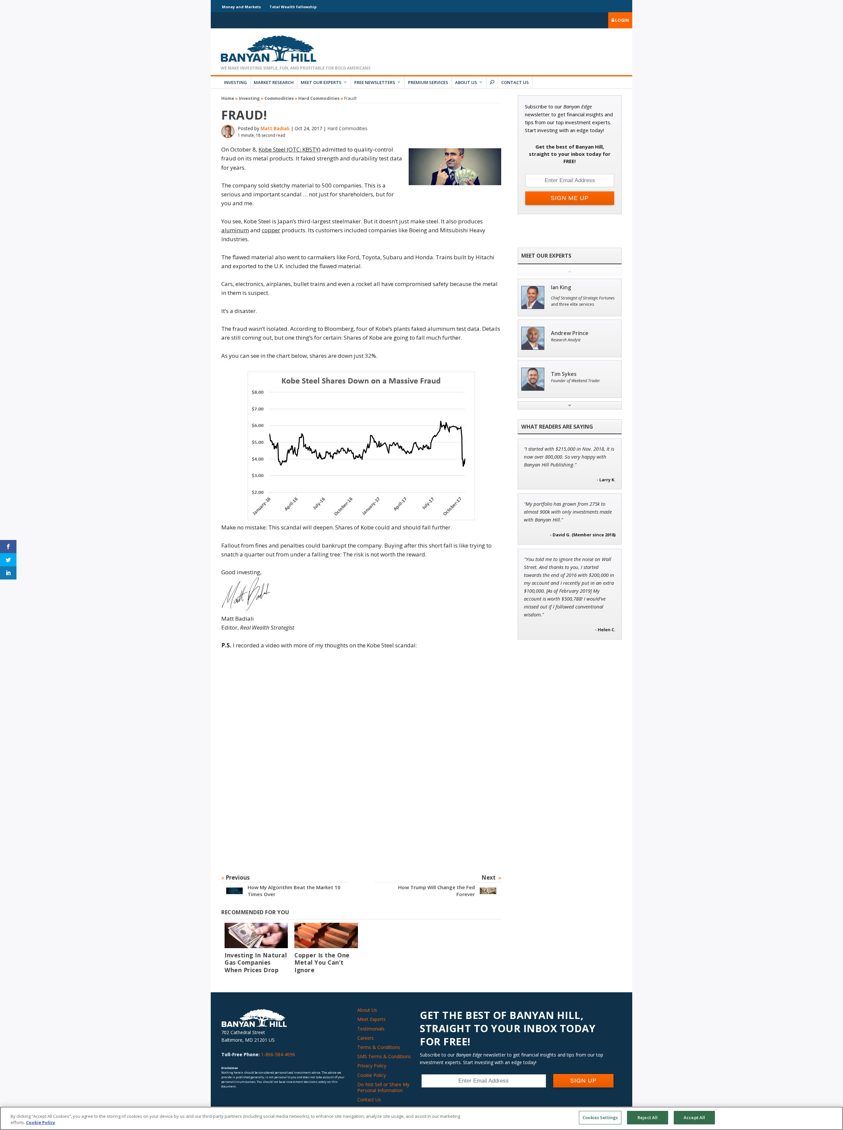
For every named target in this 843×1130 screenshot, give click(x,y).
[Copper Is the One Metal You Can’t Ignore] (326, 935)
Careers (365, 1038)
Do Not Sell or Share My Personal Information (383, 1087)
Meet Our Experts (321, 82)
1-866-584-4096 (278, 1054)
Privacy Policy (371, 1065)
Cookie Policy (371, 1075)
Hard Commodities (319, 98)
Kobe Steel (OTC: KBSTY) (289, 149)
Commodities (279, 98)
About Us (466, 82)
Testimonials (371, 1029)
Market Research (274, 82)
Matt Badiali (274, 128)
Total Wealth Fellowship (292, 6)
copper (271, 230)
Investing (235, 82)
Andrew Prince (569, 333)
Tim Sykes (564, 374)
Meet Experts (371, 1019)
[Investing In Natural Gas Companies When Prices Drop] (256, 935)
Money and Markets (241, 6)
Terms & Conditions (378, 1047)
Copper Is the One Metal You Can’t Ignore (322, 962)
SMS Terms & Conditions (384, 1056)
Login (621, 20)
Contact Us (515, 82)
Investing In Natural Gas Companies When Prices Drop (256, 962)
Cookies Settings (600, 1117)
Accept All (694, 1117)
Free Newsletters (374, 82)
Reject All (648, 1117)
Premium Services (428, 82)
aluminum (235, 230)
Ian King (561, 287)
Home (227, 98)
